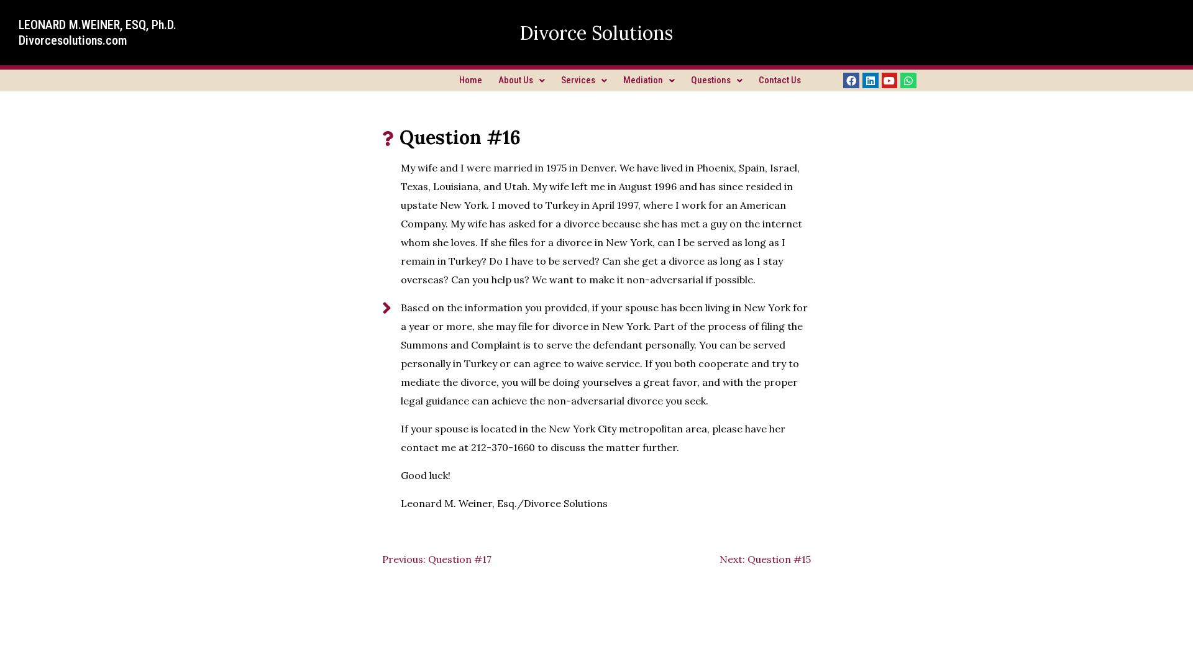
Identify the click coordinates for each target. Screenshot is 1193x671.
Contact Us (780, 80)
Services (578, 80)
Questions (711, 80)
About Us (515, 80)
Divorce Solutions (596, 33)
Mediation (643, 80)
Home (470, 80)
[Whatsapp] (908, 81)
